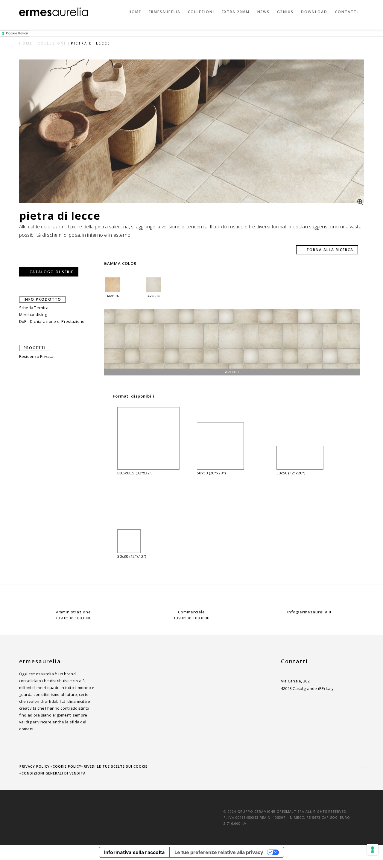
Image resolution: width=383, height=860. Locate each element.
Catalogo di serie (52, 271)
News (263, 11)
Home (135, 11)
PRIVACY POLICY (34, 766)
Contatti (346, 11)
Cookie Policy (17, 33)
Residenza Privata (36, 356)
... (34, 728)
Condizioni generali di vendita (54, 773)
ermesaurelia (164, 11)
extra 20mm (236, 11)
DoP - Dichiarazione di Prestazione (52, 321)
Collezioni (201, 11)
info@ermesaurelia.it (309, 612)
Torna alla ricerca (329, 249)
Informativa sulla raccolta (134, 852)
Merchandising (33, 314)
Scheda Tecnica (34, 307)
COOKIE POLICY (67, 766)
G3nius (285, 11)
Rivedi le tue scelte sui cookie (116, 766)
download (314, 11)
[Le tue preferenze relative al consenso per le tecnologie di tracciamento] (372, 849)
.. (363, 766)
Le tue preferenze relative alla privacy (218, 852)
